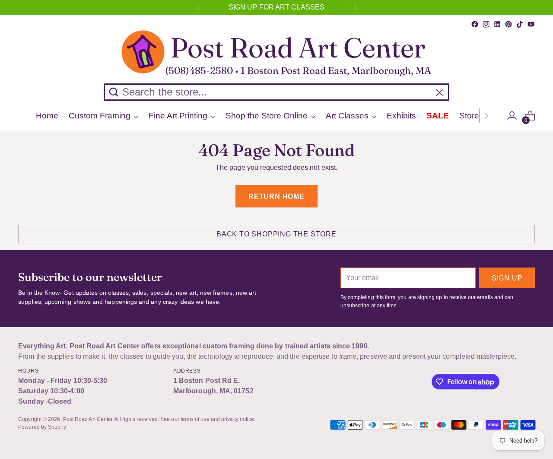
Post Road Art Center (88, 419)
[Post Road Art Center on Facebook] (475, 24)
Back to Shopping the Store (276, 234)
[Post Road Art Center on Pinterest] (508, 24)
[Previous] (197, 7)
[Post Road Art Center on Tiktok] (520, 24)
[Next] (355, 7)
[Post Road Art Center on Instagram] (486, 24)
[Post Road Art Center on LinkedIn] (497, 24)
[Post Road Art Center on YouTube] (531, 24)
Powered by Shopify (42, 427)
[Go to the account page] (512, 115)
